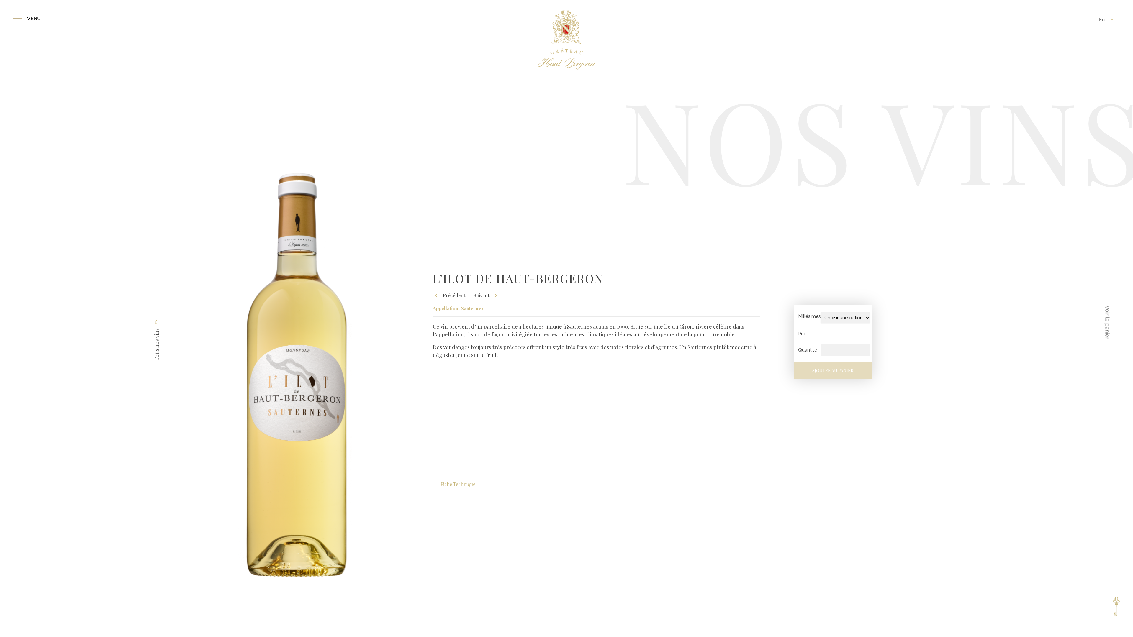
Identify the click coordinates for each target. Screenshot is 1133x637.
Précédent (449, 295)
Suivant (487, 295)
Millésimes (809, 316)
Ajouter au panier (832, 370)
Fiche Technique (458, 484)
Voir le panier (1107, 322)
